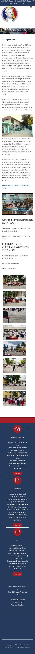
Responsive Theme (24, 647)
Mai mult (17, 474)
